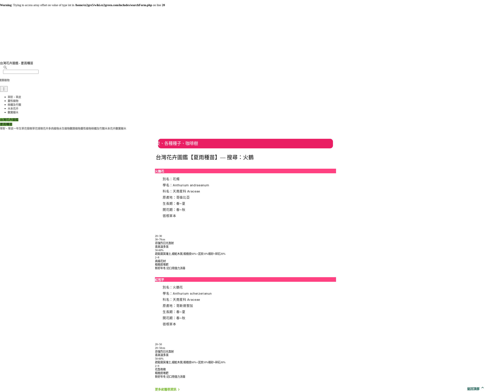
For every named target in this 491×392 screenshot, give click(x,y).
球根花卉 (43, 128)
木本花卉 (13, 108)
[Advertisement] (245, 34)
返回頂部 (476, 388)
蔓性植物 (13, 100)
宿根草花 (32, 128)
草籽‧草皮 (14, 97)
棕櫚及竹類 (14, 104)
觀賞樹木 (13, 112)
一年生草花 (20, 128)
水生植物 (64, 128)
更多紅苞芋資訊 (168, 389)
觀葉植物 (75, 128)
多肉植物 (53, 128)
